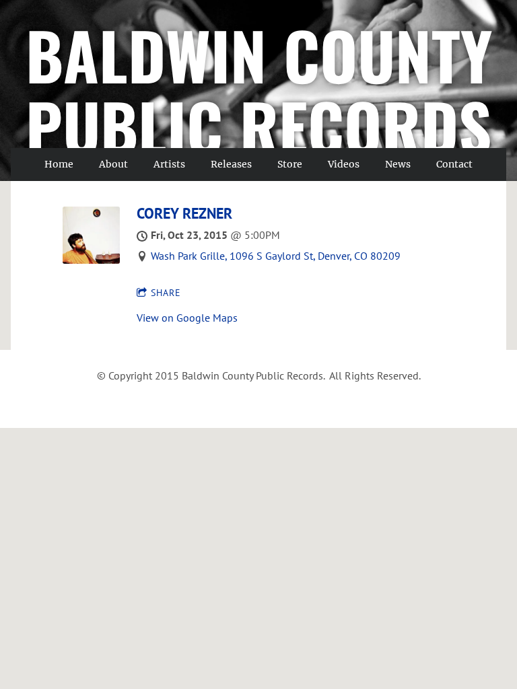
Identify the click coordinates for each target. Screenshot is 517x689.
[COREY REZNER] (91, 259)
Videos (343, 164)
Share (166, 293)
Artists (169, 164)
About (113, 164)
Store (289, 164)
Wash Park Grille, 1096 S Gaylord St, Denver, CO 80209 (276, 255)
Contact (454, 164)
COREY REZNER (184, 213)
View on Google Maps (187, 317)
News (398, 164)
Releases (231, 164)
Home (58, 164)
